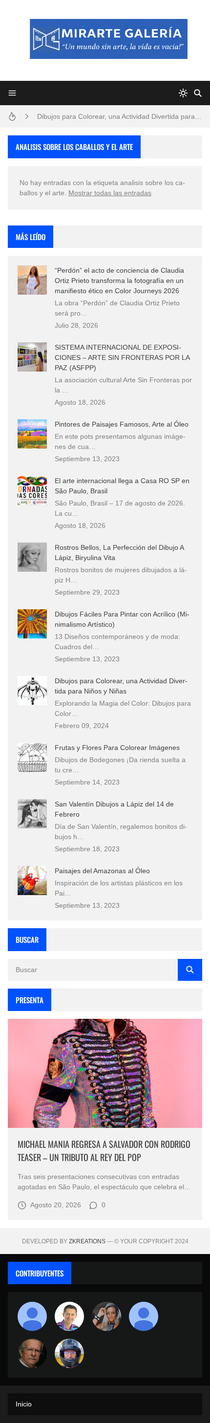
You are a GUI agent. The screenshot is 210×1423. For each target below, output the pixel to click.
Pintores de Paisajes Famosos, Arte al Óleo (122, 424)
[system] (183, 93)
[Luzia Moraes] (106, 1316)
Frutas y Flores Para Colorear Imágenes (117, 747)
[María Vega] (143, 1316)
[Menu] (12, 93)
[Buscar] (197, 93)
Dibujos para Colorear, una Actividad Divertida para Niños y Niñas (119, 116)
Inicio (24, 1404)
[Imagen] (105, 1073)
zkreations (87, 1241)
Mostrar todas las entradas (109, 193)
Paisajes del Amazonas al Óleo (102, 871)
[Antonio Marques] (32, 1316)
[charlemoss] (32, 1353)
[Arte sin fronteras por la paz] (69, 1316)
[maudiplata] (69, 1353)
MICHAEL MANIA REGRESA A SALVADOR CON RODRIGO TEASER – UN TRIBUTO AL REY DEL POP (104, 1150)
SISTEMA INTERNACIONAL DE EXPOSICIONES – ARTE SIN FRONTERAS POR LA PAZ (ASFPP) (122, 357)
